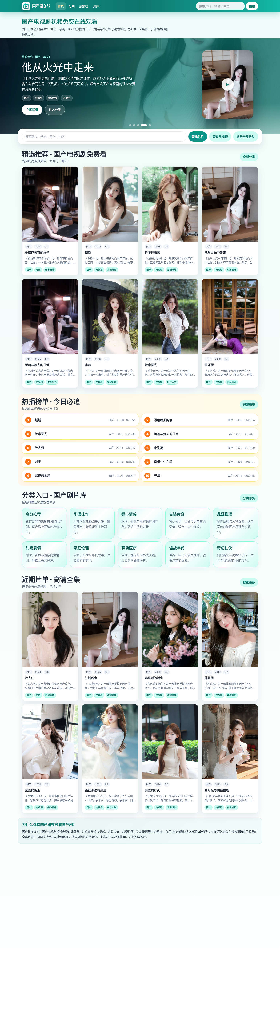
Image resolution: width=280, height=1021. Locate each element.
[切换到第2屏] (134, 125)
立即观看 (32, 110)
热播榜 (83, 6)
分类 (72, 6)
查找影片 (198, 136)
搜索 (252, 6)
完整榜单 (249, 404)
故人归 (29, 678)
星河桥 (209, 365)
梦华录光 (151, 365)
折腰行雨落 (152, 252)
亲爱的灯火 (152, 790)
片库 (96, 6)
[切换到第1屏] (130, 125)
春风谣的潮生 (154, 678)
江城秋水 (91, 678)
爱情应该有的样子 (37, 252)
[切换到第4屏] (142, 125)
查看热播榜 (220, 136)
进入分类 (55, 110)
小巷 (88, 365)
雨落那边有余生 (95, 790)
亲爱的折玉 (32, 790)
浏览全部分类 (245, 136)
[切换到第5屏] (148, 125)
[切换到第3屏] (138, 125)
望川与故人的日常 (37, 365)
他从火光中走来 (215, 252)
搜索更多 (249, 582)
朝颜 (88, 252)
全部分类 (249, 157)
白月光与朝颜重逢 (217, 790)
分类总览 (249, 498)
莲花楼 (209, 678)
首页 (61, 6)
